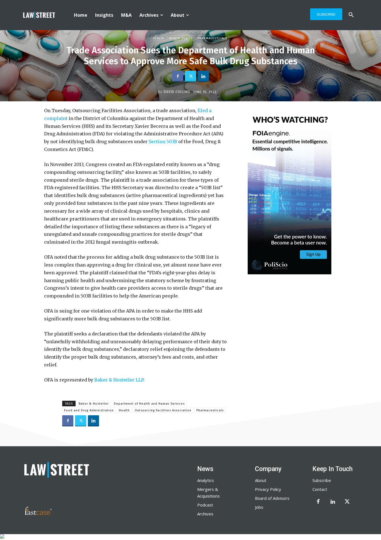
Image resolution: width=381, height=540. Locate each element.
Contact (319, 489)
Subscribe (321, 480)
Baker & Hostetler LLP (118, 380)
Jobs (259, 507)
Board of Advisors (272, 498)
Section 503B (163, 141)
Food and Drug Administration (89, 410)
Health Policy (181, 38)
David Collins (177, 91)
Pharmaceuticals (212, 38)
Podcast (205, 505)
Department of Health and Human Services (149, 403)
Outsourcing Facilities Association (163, 410)
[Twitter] (190, 76)
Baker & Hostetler (94, 403)
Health (158, 38)
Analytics (205, 480)
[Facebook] (177, 76)
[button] (351, 15)
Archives (205, 514)
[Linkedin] (203, 76)
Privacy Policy (268, 489)
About (260, 480)
